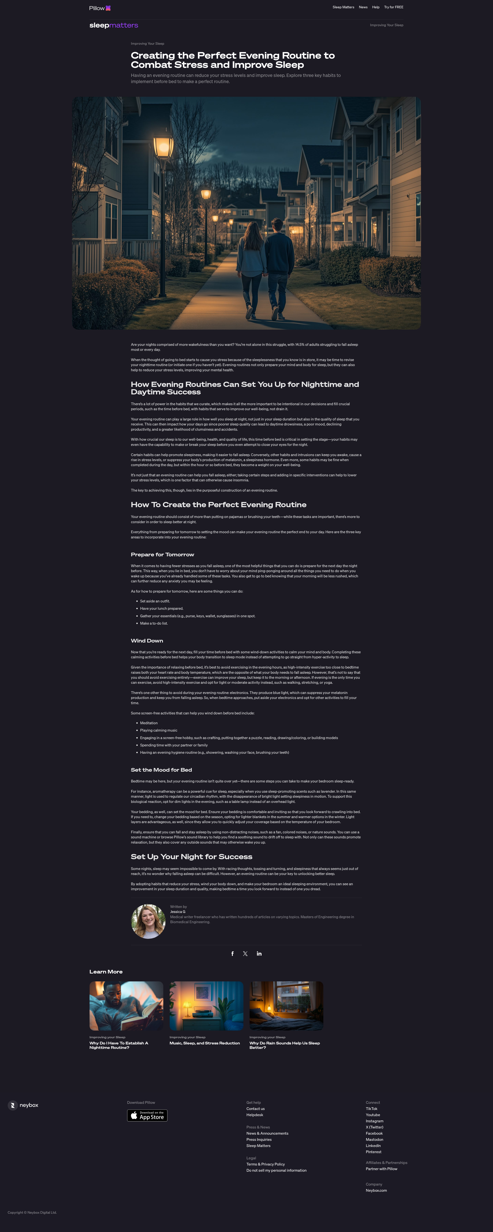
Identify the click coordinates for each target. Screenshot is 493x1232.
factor (186, 479)
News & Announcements (267, 1133)
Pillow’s (180, 837)
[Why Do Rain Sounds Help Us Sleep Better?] (286, 1029)
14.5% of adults (307, 344)
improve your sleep (230, 677)
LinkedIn (373, 1145)
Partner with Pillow (381, 1168)
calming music (165, 730)
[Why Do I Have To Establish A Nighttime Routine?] (126, 1029)
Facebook (374, 1133)
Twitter (376, 1127)
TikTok (371, 1108)
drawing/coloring (292, 737)
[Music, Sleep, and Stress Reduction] (206, 1029)
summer (284, 816)
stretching (310, 682)
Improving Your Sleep (386, 25)
